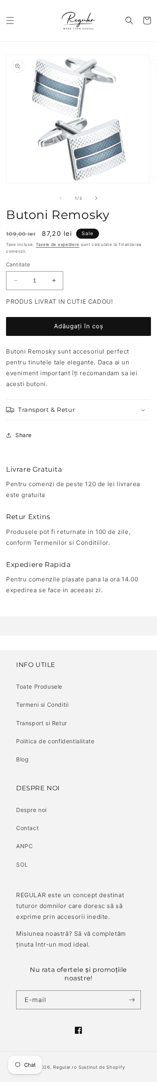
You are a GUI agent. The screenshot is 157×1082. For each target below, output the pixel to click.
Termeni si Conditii (42, 704)
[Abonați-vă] (131, 999)
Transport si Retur (41, 723)
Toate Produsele (39, 686)
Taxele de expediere (57, 244)
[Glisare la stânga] (61, 198)
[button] (10, 20)
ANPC (24, 846)
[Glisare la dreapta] (96, 198)
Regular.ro (65, 1067)
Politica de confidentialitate (55, 741)
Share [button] (23, 435)
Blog (22, 759)
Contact (27, 827)
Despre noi (31, 809)
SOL (22, 864)
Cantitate (18, 264)
